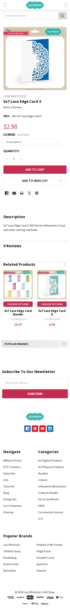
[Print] (21, 193)
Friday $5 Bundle (48, 493)
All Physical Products (51, 467)
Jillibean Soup (12, 551)
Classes (42, 480)
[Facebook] (6, 193)
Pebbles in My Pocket (49, 544)
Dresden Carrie (45, 557)
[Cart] (65, 5)
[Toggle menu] (5, 5)
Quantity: (11, 151)
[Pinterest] (37, 193)
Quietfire (42, 564)
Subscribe (9, 473)
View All (41, 570)
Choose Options (18, 304)
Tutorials (9, 486)
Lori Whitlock (11, 544)
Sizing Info (10, 499)
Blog (6, 493)
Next (64, 264)
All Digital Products (50, 460)
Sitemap (8, 512)
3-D (40, 518)
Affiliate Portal (12, 460)
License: (16, 135)
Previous (60, 264)
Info (5, 480)
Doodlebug (10, 557)
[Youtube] (42, 428)
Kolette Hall (11, 564)
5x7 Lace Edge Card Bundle (18, 312)
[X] (29, 193)
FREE (41, 506)
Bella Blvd (9, 570)
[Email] (14, 193)
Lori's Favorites (12, 506)
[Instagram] (50, 428)
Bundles (43, 473)
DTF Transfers (12, 467)
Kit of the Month (48, 499)
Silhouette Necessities (52, 486)
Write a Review (12, 107)
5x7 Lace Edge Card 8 (52, 312)
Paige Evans (43, 551)
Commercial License (50, 512)
